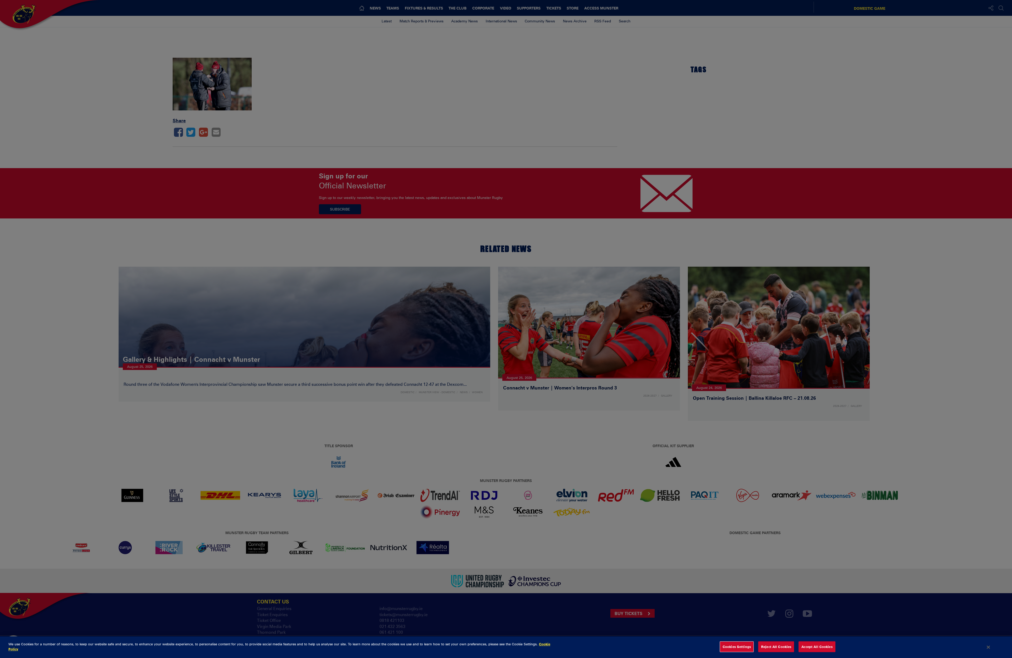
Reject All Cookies (776, 647)
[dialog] (506, 647)
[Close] (988, 647)
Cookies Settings (737, 647)
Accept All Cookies (816, 647)
